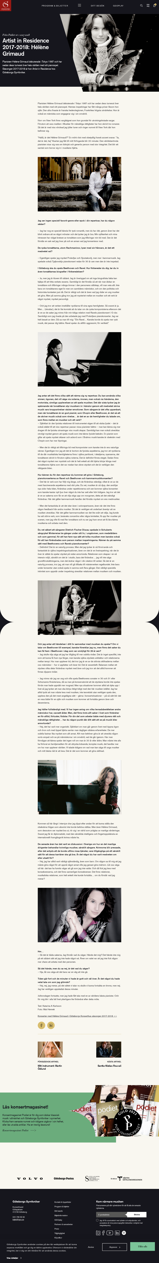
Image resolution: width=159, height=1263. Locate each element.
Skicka (137, 1214)
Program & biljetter (61, 1206)
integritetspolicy (105, 1225)
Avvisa (91, 1247)
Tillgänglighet (59, 1233)
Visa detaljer (12, 1258)
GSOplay (118, 5)
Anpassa (113, 1247)
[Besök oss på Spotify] (124, 1233)
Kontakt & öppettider (62, 1202)
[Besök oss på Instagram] (98, 1233)
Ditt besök (97, 5)
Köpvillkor (58, 1237)
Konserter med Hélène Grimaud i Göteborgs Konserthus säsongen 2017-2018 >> (77, 1016)
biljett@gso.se (18, 1219)
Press (56, 1228)
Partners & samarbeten (63, 1224)
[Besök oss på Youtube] (110, 1233)
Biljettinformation (61, 1215)
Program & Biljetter (55, 5)
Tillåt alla (142, 1246)
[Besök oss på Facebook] (103, 1233)
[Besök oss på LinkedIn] (117, 1233)
